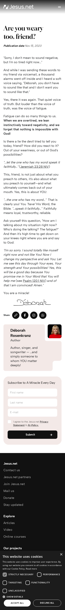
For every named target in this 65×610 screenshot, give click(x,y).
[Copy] (15, 315)
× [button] (61, 554)
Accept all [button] (17, 603)
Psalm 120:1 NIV (34, 281)
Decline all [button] (47, 602)
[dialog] (32, 580)
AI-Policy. (33, 425)
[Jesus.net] (18, 7)
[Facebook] (24, 315)
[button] (32, 596)
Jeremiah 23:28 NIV (34, 167)
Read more (31, 568)
